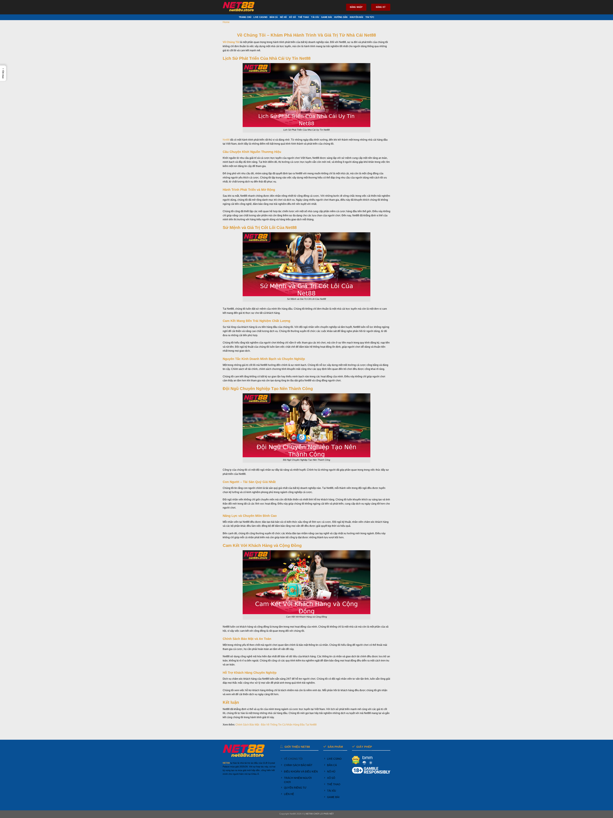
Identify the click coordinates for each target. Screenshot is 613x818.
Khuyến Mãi (356, 17)
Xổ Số (292, 17)
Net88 (226, 139)
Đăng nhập (356, 7)
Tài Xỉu (315, 17)
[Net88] (239, 7)
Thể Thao (303, 17)
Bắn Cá (274, 17)
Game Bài (326, 17)
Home (226, 22)
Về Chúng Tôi (231, 42)
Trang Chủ (245, 17)
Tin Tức (369, 17)
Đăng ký (381, 7)
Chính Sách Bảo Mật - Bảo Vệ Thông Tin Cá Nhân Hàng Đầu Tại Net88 (276, 724)
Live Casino (260, 17)
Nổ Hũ (283, 17)
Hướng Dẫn (340, 17)
